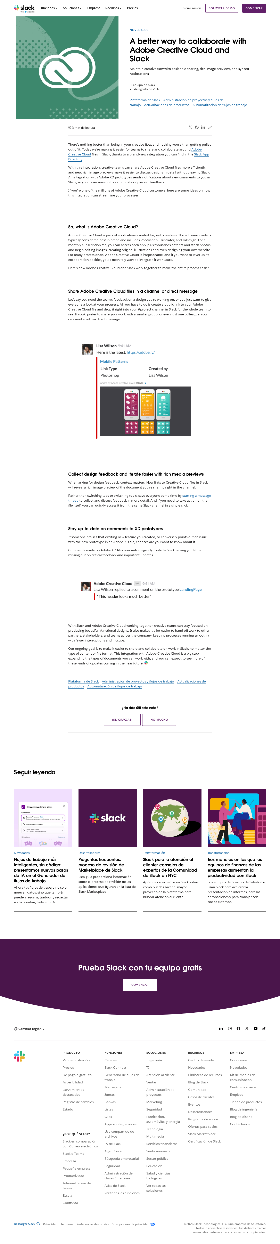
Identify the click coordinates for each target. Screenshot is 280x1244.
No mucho (159, 719)
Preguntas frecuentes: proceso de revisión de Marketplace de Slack (101, 865)
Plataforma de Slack (145, 100)
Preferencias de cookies (92, 1224)
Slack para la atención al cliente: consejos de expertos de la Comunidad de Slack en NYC (170, 867)
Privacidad (50, 1224)
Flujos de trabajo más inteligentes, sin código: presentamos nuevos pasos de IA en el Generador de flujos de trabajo (41, 870)
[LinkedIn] (203, 127)
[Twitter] (190, 127)
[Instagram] (230, 1029)
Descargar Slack (24, 1224)
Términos (67, 1224)
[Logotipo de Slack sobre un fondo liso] (108, 818)
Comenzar (254, 8)
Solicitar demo (222, 8)
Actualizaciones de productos (166, 105)
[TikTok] (264, 1029)
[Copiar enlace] (210, 127)
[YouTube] (255, 1029)
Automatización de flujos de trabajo (219, 105)
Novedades (139, 30)
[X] (247, 1029)
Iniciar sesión (191, 8)
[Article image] (43, 818)
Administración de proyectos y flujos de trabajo (138, 681)
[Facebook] (197, 127)
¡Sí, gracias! (122, 719)
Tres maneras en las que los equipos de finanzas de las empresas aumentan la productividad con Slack (235, 867)
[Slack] (24, 8)
